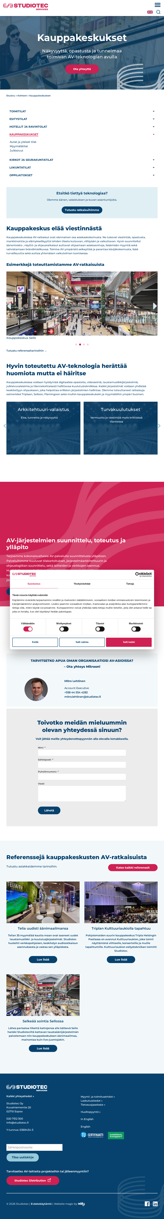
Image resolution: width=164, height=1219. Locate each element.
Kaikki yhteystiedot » (20, 1096)
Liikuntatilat (20, 167)
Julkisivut (16, 150)
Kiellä (35, 642)
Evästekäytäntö (41, 1203)
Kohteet (22, 95)
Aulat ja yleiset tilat (23, 142)
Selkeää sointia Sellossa (43, 1021)
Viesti (41, 783)
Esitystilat (18, 119)
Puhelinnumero (47, 771)
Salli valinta (82, 642)
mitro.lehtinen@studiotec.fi (82, 696)
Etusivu (10, 95)
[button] (9, 306)
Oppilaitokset (21, 175)
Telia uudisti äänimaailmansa (43, 928)
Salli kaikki (129, 642)
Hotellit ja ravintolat (28, 126)
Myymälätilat (19, 146)
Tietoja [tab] (130, 583)
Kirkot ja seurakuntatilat (31, 159)
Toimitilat (17, 111)
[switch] (64, 629)
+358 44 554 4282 (76, 692)
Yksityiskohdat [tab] (82, 583)
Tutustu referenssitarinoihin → (26, 350)
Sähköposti (45, 759)
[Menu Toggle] (157, 5)
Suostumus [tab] (34, 583)
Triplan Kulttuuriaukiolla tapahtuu (121, 928)
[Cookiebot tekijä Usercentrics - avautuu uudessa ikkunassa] (138, 574)
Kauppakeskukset (23, 134)
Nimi (41, 747)
